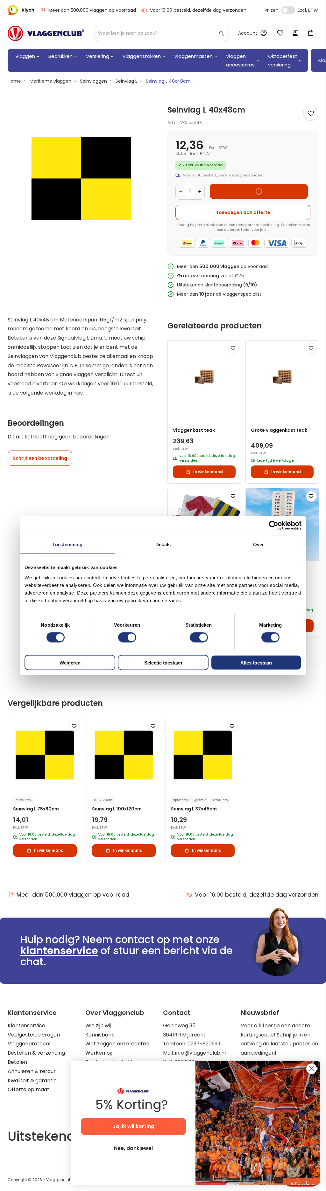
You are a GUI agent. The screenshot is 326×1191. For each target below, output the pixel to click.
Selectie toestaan (163, 662)
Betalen (17, 1062)
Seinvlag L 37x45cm (194, 809)
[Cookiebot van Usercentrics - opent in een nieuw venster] (273, 525)
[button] (233, 348)
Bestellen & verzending (36, 1053)
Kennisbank (99, 1034)
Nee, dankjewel (133, 1148)
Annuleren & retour (32, 1071)
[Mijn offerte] (295, 33)
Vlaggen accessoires (240, 60)
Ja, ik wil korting (133, 1126)
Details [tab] (163, 544)
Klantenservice (26, 1025)
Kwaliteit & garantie (32, 1080)
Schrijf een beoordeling (40, 458)
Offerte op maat (28, 1089)
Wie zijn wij (98, 1025)
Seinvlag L (126, 81)
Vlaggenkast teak (194, 430)
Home (14, 81)
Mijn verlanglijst (280, 33)
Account (247, 33)
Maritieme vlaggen (50, 81)
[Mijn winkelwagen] (310, 33)
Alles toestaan (256, 662)
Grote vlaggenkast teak (279, 430)
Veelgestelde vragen (34, 1034)
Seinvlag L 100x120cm (117, 809)
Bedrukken (60, 56)
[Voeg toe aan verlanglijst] (310, 113)
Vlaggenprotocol (29, 1043)
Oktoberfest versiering (282, 60)
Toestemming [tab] (67, 544)
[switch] (127, 638)
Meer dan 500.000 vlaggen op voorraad (92, 10)
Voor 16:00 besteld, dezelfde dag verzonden (198, 10)
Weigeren (70, 662)
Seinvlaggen (93, 81)
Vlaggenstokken (142, 56)
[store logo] (46, 33)
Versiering (97, 56)
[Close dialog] (311, 1068)
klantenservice (59, 950)
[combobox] (161, 33)
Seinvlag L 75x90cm (36, 809)
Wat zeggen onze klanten (117, 1043)
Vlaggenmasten (193, 56)
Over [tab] (258, 544)
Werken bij (98, 1053)
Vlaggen (25, 56)
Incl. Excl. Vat (288, 10)
